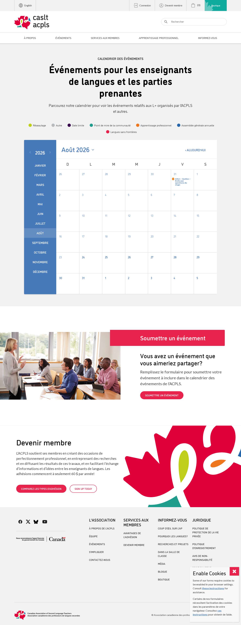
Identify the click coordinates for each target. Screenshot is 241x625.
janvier (40, 165)
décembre (40, 272)
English (28, 5)
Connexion (145, 5)
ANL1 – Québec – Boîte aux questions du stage (183, 182)
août (40, 233)
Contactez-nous (99, 559)
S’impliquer (96, 552)
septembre (40, 243)
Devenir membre (173, 5)
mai (40, 204)
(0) (198, 5)
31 (175, 174)
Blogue (162, 571)
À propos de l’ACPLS (101, 528)
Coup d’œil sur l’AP (170, 528)
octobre (40, 252)
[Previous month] (30, 152)
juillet (40, 223)
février (40, 175)
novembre (40, 262)
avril (40, 194)
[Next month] (51, 152)
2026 (40, 152)
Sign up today (83, 488)
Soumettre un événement (162, 395)
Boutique (215, 5)
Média (161, 563)
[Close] (234, 571)
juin (40, 214)
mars (40, 185)
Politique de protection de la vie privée (205, 532)
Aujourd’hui (196, 150)
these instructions (213, 588)
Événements (97, 544)
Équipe (93, 536)
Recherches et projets (173, 544)
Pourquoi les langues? (173, 536)
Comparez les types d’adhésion (41, 488)
